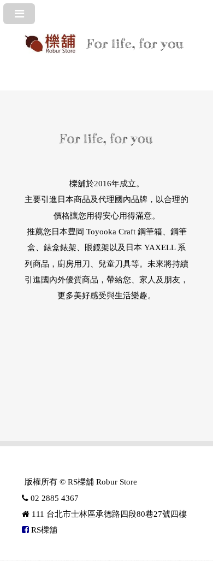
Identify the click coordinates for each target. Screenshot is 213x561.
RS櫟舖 (43, 529)
